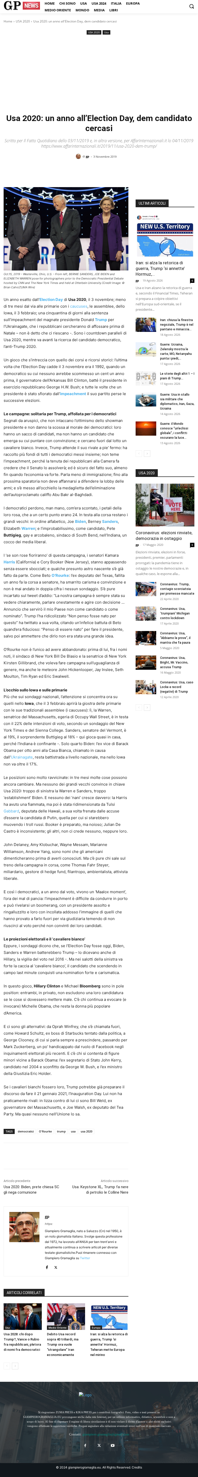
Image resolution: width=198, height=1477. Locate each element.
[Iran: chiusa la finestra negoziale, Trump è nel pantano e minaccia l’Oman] (146, 325)
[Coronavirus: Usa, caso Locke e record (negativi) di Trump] (146, 687)
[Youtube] (113, 1446)
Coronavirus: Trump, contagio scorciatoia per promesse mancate (177, 588)
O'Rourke (45, 1131)
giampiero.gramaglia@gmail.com (105, 1434)
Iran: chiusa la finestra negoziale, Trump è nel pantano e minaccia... (176, 324)
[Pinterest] (32, 1156)
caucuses (78, 306)
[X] (20, 1156)
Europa (96, 1327)
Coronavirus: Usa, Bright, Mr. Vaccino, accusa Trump (174, 662)
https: (49, 1224)
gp (87, 156)
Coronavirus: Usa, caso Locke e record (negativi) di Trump (176, 687)
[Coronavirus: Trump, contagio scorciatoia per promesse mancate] (146, 589)
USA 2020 (23, 21)
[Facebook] (9, 1156)
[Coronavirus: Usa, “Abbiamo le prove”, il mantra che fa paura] (146, 638)
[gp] (79, 156)
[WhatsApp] (44, 1156)
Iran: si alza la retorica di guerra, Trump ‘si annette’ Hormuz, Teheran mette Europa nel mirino (109, 1344)
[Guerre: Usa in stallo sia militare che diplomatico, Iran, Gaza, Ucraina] (146, 399)
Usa (106, 32)
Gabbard (11, 811)
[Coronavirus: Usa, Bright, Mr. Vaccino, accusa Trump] (146, 663)
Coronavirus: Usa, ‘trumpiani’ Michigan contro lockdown (175, 613)
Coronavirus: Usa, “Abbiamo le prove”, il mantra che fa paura (175, 638)
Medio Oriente (57, 1327)
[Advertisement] (99, 74)
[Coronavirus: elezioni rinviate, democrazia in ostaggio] (165, 505)
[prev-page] (7, 1366)
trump (61, 1131)
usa (73, 1131)
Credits (137, 1467)
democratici (26, 1131)
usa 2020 (86, 1131)
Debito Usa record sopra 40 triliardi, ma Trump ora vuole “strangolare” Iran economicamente (62, 1344)
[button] (191, 6)
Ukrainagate (22, 757)
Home (8, 21)
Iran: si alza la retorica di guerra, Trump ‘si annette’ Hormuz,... (160, 268)
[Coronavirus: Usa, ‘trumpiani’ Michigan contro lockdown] (146, 613)
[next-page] (15, 1366)
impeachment (73, 393)
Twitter (85, 1258)
